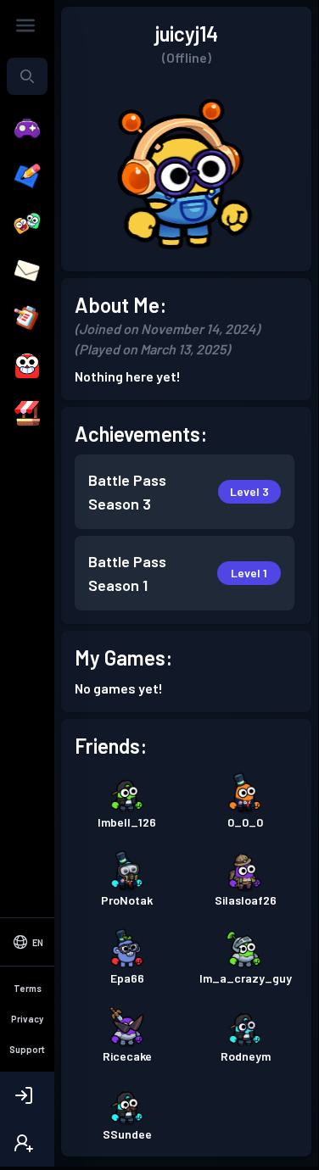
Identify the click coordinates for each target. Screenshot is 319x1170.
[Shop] (27, 413)
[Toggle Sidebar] (25, 25)
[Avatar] (27, 366)
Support (27, 1049)
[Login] (27, 1095)
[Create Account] (27, 1143)
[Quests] (27, 318)
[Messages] (27, 271)
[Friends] (27, 223)
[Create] (27, 176)
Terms (28, 988)
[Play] (27, 129)
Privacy (27, 1018)
